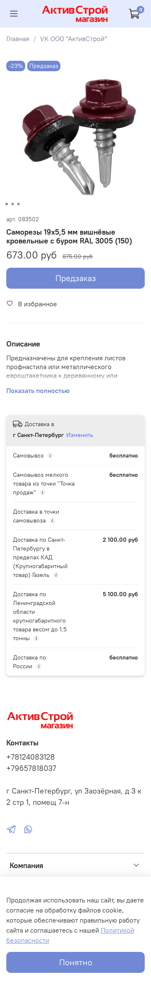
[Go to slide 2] (12, 204)
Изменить (79, 435)
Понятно (75, 962)
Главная (17, 38)
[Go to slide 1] (6, 204)
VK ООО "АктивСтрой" (73, 38)
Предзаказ (75, 278)
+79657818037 (31, 768)
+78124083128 (30, 757)
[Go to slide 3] (18, 204)
